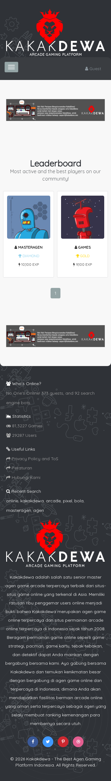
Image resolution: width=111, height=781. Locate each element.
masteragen (30, 247)
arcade (53, 501)
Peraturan (21, 468)
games (84, 247)
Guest (94, 68)
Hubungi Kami (25, 477)
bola (79, 501)
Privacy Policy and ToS (34, 458)
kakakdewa (32, 501)
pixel (67, 501)
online (12, 501)
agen (38, 510)
